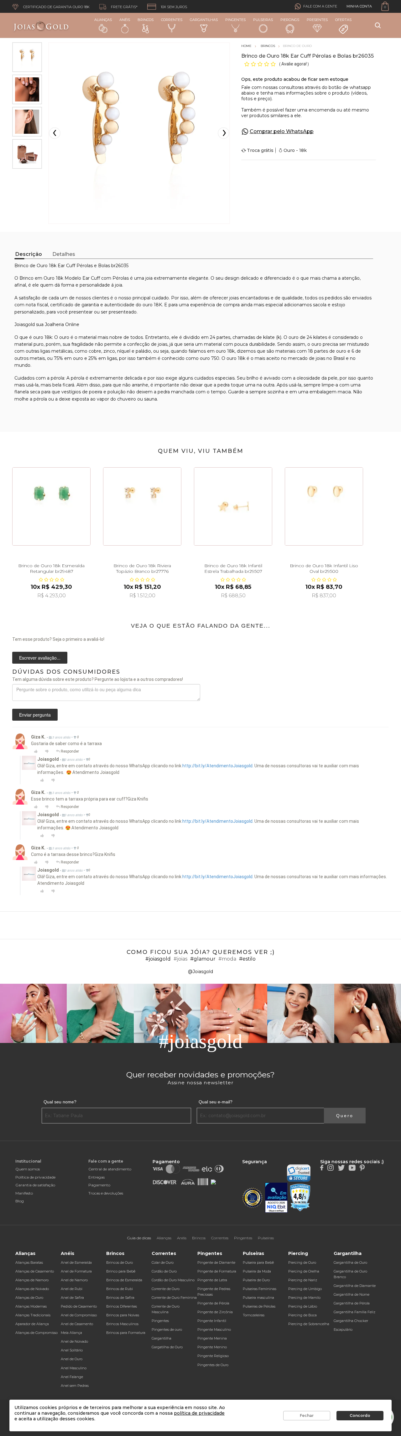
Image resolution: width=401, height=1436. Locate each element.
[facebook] (321, 1167)
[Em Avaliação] (276, 1198)
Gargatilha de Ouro (167, 1347)
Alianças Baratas (29, 1262)
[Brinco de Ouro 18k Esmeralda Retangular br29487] (51, 506)
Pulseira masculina (258, 1297)
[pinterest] (362, 1167)
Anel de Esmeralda (76, 1262)
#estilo (247, 959)
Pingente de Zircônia (215, 1312)
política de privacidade (199, 1413)
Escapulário (343, 1329)
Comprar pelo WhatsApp (282, 131)
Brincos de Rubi (119, 1289)
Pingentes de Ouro (212, 1365)
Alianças (103, 20)
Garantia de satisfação (35, 1185)
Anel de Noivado (74, 1341)
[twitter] (341, 1167)
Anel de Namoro (74, 1280)
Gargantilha (161, 1338)
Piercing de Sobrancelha (308, 1324)
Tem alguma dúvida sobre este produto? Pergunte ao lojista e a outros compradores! (97, 679)
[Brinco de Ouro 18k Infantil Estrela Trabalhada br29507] (233, 506)
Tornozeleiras (253, 1315)
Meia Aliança (71, 1332)
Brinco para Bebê (120, 1271)
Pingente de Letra (212, 1280)
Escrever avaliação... (39, 658)
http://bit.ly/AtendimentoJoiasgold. (217, 765)
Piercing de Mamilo (304, 1297)
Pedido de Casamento (79, 1306)
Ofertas (343, 20)
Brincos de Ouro (119, 1262)
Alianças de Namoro (32, 1280)
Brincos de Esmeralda (124, 1280)
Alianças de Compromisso (36, 1332)
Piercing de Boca (302, 1315)
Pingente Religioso (213, 1356)
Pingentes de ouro (167, 1329)
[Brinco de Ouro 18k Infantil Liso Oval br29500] (324, 506)
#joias (180, 959)
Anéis (124, 20)
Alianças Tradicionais (32, 1315)
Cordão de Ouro (164, 1271)
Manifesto (24, 1193)
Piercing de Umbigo (305, 1289)
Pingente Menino (212, 1347)
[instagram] (330, 1167)
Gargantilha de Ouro (350, 1262)
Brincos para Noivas (122, 1315)
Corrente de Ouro (166, 1289)
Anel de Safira (72, 1297)
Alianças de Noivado (32, 1289)
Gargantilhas (204, 20)
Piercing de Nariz (302, 1280)
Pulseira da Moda (257, 1271)
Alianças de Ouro (29, 1297)
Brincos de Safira (120, 1297)
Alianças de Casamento (34, 1271)
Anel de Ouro (71, 1359)
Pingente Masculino (214, 1329)
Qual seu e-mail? (215, 1101)
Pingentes (235, 20)
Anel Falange (72, 1377)
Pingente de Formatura (216, 1271)
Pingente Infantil (211, 1321)
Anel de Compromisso (79, 1315)
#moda (227, 959)
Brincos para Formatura (125, 1332)
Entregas (96, 1177)
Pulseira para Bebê (258, 1262)
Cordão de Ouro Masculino (173, 1280)
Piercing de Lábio (302, 1306)
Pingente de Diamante (216, 1262)
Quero (344, 1115)
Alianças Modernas (31, 1306)
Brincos (146, 20)
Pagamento (99, 1185)
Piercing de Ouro (302, 1262)
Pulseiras (263, 20)
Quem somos (27, 1169)
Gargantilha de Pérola (352, 1303)
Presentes (317, 20)
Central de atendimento (109, 1169)
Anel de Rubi (71, 1289)
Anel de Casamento (77, 1324)
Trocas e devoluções (105, 1193)
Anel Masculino (73, 1368)
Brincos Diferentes (121, 1306)
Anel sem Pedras (75, 1385)
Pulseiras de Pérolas (259, 1306)
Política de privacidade (35, 1177)
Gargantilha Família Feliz (354, 1312)
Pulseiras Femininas (259, 1289)
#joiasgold (158, 959)
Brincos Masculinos (122, 1324)
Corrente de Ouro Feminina (174, 1297)
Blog (19, 1201)
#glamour (203, 959)
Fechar (307, 1415)
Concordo (360, 1415)
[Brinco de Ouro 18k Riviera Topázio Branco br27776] (142, 506)
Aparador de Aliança (32, 1324)
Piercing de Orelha (303, 1271)
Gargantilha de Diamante (355, 1285)
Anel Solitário (72, 1350)
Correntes (171, 20)
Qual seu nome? (60, 1101)
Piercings (289, 20)
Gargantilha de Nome (351, 1294)
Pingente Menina (212, 1338)
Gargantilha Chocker (351, 1321)
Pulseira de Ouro (256, 1280)
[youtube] (352, 1167)
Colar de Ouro (163, 1262)
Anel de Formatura (76, 1271)
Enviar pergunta (35, 715)
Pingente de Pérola (213, 1303)
